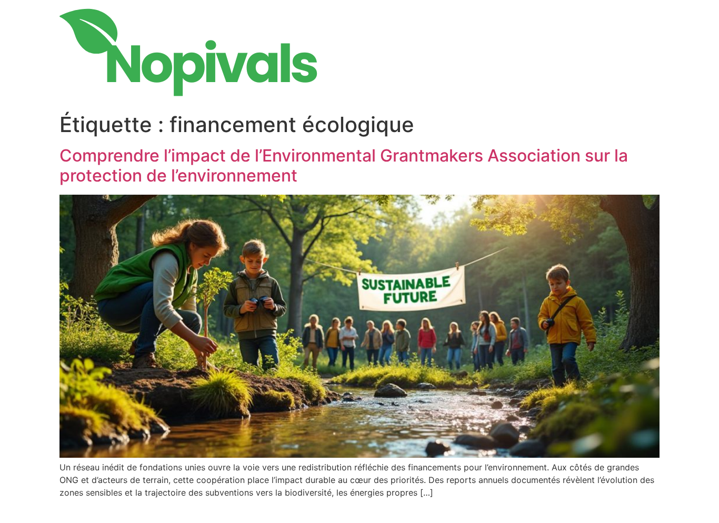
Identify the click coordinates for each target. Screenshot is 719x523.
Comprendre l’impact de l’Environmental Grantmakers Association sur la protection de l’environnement (343, 165)
